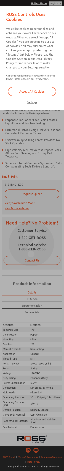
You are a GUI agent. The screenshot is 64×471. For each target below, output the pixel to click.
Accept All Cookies (32, 91)
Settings (32, 102)
